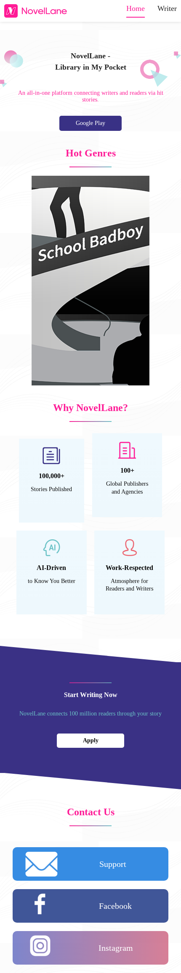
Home (135, 8)
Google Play (90, 123)
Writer (167, 8)
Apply (90, 740)
